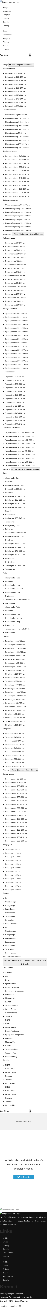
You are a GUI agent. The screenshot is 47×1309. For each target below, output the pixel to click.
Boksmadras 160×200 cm (15, 84)
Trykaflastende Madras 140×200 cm (20, 440)
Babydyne (9, 482)
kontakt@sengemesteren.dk (11, 1294)
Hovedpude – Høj (12, 592)
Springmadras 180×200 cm (16, 332)
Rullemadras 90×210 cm (15, 250)
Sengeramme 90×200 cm (15, 779)
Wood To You (10, 1009)
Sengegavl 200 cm (13, 868)
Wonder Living (11, 1013)
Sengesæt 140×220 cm (14, 737)
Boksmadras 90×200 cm (15, 73)
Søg (1, 55)
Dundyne (9, 493)
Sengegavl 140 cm (13, 857)
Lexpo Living (10, 1072)
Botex (7, 980)
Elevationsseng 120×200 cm (17, 118)
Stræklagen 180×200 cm (15, 681)
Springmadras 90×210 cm (16, 317)
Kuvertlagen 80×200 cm (15, 656)
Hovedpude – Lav (12, 585)
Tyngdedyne (10, 522)
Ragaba (8, 1076)
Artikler (5, 1238)
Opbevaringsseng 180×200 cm (18, 216)
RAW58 (8, 1002)
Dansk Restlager (12, 987)
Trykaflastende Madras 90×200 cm (19, 433)
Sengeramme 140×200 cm (16, 793)
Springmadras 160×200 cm (16, 328)
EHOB (7, 1065)
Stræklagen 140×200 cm (15, 678)
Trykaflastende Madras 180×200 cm (20, 447)
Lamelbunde (10, 909)
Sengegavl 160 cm (13, 860)
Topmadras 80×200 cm (14, 377)
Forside (19, 1121)
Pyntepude (9, 596)
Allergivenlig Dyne (12, 478)
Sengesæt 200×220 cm (14, 744)
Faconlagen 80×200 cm (15, 641)
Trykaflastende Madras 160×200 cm (20, 444)
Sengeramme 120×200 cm (16, 790)
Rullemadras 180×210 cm (16, 268)
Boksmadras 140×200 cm (15, 81)
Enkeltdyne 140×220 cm (15, 507)
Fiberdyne (9, 511)
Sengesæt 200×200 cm (14, 741)
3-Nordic (8, 973)
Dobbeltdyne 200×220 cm (16, 489)
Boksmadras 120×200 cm (15, 77)
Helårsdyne (10, 514)
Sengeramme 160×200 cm (16, 797)
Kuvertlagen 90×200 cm (15, 659)
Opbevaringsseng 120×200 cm (18, 208)
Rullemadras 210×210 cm (16, 272)
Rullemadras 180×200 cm (16, 265)
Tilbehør (6, 18)
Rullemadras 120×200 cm (16, 254)
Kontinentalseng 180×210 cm (17, 167)
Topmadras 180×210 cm (15, 399)
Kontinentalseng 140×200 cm (17, 156)
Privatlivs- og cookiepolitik (10, 1306)
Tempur (8, 1080)
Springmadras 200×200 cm (16, 339)
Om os (5, 1242)
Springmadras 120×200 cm (16, 321)
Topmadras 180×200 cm (15, 395)
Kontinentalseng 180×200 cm (17, 163)
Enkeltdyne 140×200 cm (15, 504)
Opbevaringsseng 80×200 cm (17, 205)
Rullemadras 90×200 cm (15, 246)
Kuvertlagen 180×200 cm (15, 667)
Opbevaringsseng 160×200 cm (18, 212)
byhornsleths (10, 984)
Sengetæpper (10, 924)
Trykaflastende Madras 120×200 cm (20, 436)
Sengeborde (10, 916)
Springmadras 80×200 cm (16, 313)
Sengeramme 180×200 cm (16, 801)
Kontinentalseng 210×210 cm (17, 174)
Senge (5, 7)
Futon (7, 898)
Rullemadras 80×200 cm (15, 243)
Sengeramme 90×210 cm (15, 782)
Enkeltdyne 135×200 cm (15, 496)
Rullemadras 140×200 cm (16, 257)
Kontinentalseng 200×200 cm (17, 171)
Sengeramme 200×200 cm (16, 808)
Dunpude (9, 581)
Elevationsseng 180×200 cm (17, 129)
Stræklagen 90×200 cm (14, 670)
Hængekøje (10, 905)
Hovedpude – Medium (14, 589)
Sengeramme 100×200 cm (16, 786)
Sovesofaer (10, 920)
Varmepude (10, 603)
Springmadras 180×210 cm (16, 335)
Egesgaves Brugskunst (14, 991)
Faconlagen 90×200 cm (15, 645)
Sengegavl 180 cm (13, 864)
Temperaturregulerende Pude (17, 600)
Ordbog (6, 26)
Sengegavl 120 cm (13, 853)
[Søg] (30, 55)
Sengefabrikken (11, 1005)
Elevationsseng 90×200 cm (16, 115)
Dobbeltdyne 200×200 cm (16, 485)
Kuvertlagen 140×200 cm (15, 663)
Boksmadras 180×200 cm (15, 88)
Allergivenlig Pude (12, 578)
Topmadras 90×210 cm (14, 380)
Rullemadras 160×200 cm (16, 261)
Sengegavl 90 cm (12, 849)
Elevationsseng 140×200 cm (17, 122)
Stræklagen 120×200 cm (15, 674)
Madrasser (7, 11)
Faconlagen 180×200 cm (15, 652)
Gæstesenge (10, 902)
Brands (5, 22)
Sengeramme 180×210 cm (16, 804)
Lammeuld (9, 994)
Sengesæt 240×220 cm (14, 748)
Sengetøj (6, 15)
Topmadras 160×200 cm (15, 391)
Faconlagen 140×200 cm (15, 648)
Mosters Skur (10, 998)
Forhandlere (8, 1253)
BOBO (7, 976)
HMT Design (10, 1069)
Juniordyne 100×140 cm (15, 518)
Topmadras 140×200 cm (15, 388)
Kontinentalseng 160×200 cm (17, 160)
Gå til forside (23, 1177)
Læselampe (10, 913)
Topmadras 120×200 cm (15, 384)
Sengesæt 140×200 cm (14, 734)
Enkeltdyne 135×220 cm (15, 500)
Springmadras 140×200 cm (16, 324)
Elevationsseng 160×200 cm (17, 126)
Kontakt (6, 1256)
